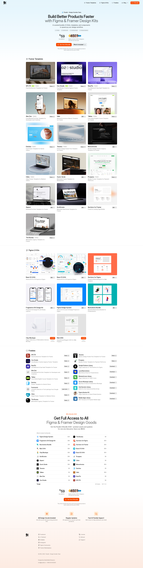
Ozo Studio (60, 86)
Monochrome (92, 146)
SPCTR (28, 86)
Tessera (59, 146)
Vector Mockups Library (86, 381)
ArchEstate (60, 207)
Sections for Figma (94, 277)
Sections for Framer (94, 207)
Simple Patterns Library (86, 365)
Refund (83, 537)
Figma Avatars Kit (84, 392)
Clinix (27, 177)
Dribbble (42, 540)
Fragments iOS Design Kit (34, 308)
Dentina (28, 146)
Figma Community (45, 545)
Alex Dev (29, 116)
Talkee (90, 116)
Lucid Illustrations (84, 371)
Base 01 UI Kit (61, 277)
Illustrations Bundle (94, 308)
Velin (58, 116)
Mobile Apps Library (84, 398)
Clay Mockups (31, 338)
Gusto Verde (61, 177)
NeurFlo (90, 86)
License (83, 534)
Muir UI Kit (60, 338)
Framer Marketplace (45, 548)
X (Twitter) (43, 537)
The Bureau (30, 237)
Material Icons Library (85, 376)
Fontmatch (34, 387)
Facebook (43, 534)
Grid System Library (85, 387)
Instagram (43, 542)
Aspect (28, 207)
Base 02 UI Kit (30, 277)
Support (83, 540)
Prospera (91, 177)
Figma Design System (64, 308)
